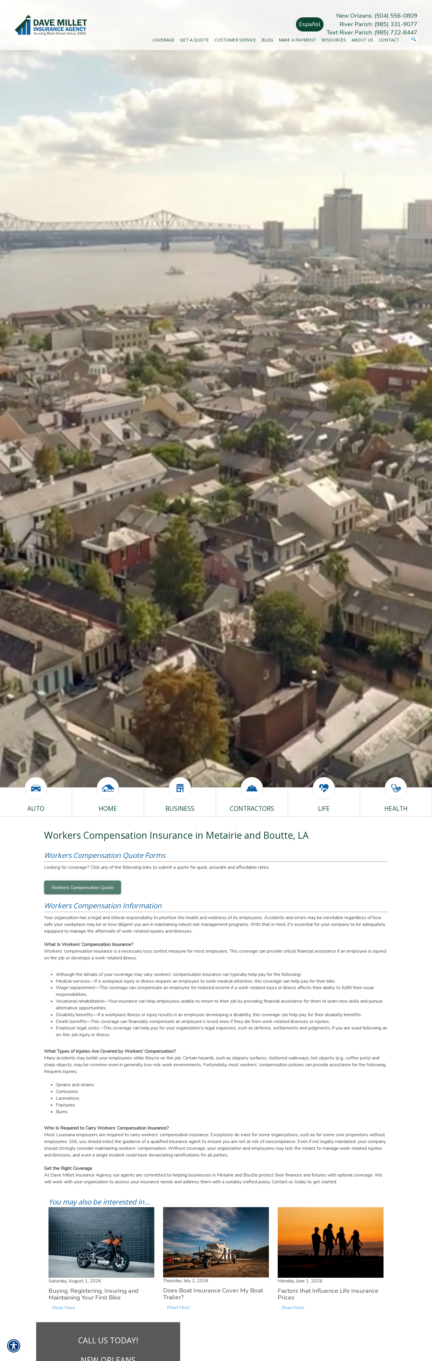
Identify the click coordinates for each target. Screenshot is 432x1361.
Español (310, 24)
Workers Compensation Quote (82, 887)
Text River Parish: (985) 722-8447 (371, 32)
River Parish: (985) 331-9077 (378, 24)
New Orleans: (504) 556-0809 (376, 16)
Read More (63, 1308)
